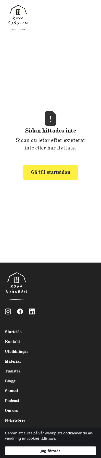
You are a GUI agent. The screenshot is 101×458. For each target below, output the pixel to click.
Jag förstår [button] (50, 450)
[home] (16, 18)
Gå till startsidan (50, 172)
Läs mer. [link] (48, 438)
